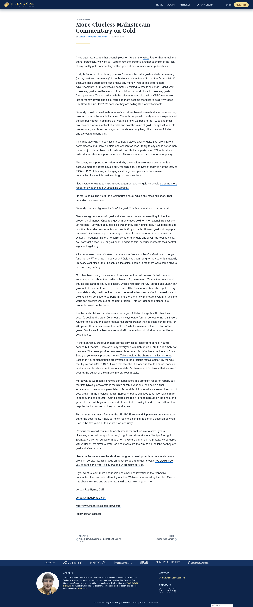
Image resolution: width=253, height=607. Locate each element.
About (171, 4)
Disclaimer (153, 602)
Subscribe (241, 4)
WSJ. (146, 57)
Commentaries (83, 19)
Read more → (84, 588)
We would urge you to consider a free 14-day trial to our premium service (124, 463)
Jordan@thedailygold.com (91, 497)
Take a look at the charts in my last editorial (145, 355)
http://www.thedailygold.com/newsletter (98, 506)
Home (159, 4)
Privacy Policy (139, 602)
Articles (185, 4)
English (217, 605)
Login (229, 4)
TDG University (204, 4)
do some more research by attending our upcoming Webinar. (126, 185)
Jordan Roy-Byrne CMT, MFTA (93, 36)
